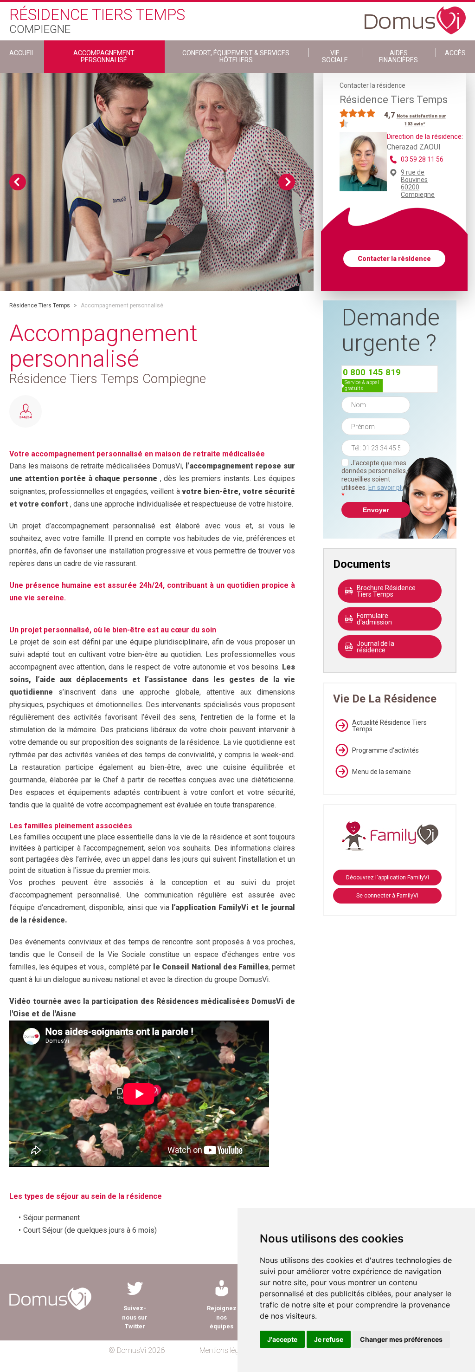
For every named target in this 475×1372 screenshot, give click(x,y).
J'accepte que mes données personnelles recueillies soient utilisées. (374, 479)
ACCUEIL (22, 53)
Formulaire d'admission (374, 619)
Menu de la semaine (381, 771)
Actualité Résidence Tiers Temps (389, 726)
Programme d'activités (385, 750)
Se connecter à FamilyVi (387, 895)
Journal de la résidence (375, 647)
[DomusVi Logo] (415, 16)
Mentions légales (225, 1350)
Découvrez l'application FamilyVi (387, 877)
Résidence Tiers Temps (39, 305)
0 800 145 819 (372, 372)
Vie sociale (335, 56)
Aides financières (398, 56)
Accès (455, 53)
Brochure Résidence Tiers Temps (386, 591)
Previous (17, 182)
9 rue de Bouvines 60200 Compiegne (418, 183)
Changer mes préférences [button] (401, 1339)
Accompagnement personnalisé (104, 56)
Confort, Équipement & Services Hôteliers (235, 56)
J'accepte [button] (282, 1339)
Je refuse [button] (328, 1339)
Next (286, 182)
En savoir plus (388, 487)
